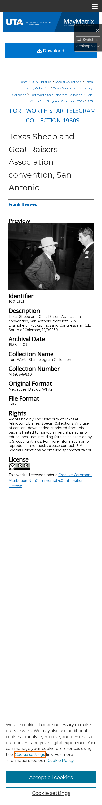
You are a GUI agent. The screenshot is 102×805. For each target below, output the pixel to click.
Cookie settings (30, 754)
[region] (51, 760)
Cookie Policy (61, 760)
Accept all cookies (51, 777)
